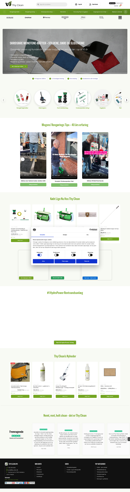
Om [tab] (87, 234)
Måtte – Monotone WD (106, 386)
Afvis (43, 261)
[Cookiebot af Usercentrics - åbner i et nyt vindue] (90, 230)
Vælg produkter (33, 184)
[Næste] (107, 159)
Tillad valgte (65, 261)
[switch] (56, 255)
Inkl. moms (112, 3)
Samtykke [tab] (42, 234)
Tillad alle (86, 261)
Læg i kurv (20, 240)
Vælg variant (110, 396)
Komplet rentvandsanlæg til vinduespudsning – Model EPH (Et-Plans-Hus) (19, 230)
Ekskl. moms (119, 3)
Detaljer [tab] (65, 234)
